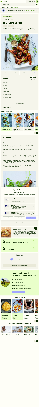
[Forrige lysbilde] (35, 133)
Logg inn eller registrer (29, 10)
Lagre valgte (19, 217)
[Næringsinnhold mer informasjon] (12, 108)
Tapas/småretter (8, 16)
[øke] (35, 77)
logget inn (20, 259)
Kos (3, 16)
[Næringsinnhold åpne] (19, 108)
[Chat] (37, 4)
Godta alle (31, 217)
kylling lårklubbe (8, 94)
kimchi (31, 29)
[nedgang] (31, 77)
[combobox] (18, 4)
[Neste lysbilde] (37, 133)
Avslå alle (8, 217)
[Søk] (1, 4)
